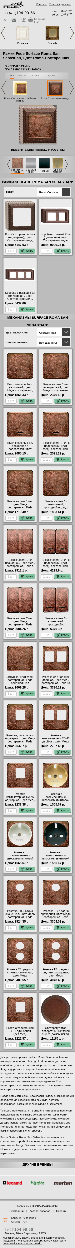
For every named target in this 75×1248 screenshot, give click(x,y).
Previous (3, 33)
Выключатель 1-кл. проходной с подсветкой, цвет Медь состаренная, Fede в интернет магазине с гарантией (20, 450)
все (12, 75)
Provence (22, 43)
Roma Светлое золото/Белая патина (20, 99)
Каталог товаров (40, 1210)
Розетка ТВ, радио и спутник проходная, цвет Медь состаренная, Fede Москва (55, 975)
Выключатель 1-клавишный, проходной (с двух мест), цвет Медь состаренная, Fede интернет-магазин (55, 509)
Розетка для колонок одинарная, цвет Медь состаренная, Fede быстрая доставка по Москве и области (20, 741)
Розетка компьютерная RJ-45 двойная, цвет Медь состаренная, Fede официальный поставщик (55, 743)
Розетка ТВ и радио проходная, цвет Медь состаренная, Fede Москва (56, 915)
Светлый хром (31, 171)
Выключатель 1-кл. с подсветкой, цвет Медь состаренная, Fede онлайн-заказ (56, 447)
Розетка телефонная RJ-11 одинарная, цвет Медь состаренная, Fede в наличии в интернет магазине (20, 1035)
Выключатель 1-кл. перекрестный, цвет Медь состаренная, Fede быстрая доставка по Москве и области (55, 392)
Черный (44, 171)
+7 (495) (20, 13)
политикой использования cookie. (22, 1243)
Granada (52, 43)
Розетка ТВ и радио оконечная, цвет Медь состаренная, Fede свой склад (20, 915)
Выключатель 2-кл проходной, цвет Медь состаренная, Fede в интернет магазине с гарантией (20, 566)
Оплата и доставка (60, 4)
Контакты (41, 4)
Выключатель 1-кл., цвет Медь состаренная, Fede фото (20, 506)
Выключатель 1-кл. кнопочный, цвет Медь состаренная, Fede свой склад (20, 389)
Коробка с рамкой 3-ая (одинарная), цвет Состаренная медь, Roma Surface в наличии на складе (20, 299)
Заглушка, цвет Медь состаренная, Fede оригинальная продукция (20, 681)
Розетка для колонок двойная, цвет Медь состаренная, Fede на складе (56, 681)
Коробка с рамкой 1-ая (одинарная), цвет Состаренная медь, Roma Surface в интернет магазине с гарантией (20, 242)
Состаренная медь (17, 171)
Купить (29, 251)
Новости (61, 1210)
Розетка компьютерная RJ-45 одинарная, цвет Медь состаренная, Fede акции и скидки (20, 800)
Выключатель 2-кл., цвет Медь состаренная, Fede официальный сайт (20, 623)
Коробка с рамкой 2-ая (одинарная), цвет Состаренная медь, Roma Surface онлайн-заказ (56, 240)
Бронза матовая (57, 171)
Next (71, 33)
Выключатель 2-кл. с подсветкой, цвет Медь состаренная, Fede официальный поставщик (56, 566)
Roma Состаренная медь (55, 98)
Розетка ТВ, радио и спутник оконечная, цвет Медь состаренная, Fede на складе (20, 975)
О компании (16, 1210)
